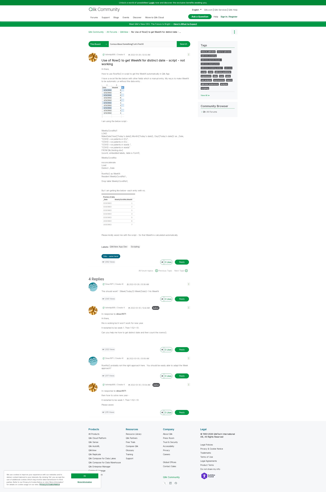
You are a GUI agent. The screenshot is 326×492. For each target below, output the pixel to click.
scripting (204, 88)
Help (216, 16)
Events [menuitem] (126, 17)
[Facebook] (176, 483)
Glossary (130, 450)
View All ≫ (205, 95)
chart (210, 72)
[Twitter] (165, 483)
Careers (166, 454)
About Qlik (167, 434)
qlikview (228, 68)
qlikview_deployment (210, 64)
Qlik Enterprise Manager (99, 466)
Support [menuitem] (106, 17)
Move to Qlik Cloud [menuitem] (154, 17)
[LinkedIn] (170, 483)
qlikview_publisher (223, 72)
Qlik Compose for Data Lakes (102, 458)
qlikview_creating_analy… (211, 68)
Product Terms (207, 465)
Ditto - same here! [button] (110, 256)
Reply (182, 262)
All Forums (112, 32)
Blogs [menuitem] (116, 17)
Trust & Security (170, 442)
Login (151, 2)
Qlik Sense (93, 442)
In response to (113, 314)
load (221, 76)
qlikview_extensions (209, 84)
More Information (85, 482)
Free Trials (130, 442)
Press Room (168, 438)
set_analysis (206, 80)
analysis (224, 84)
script (203, 72)
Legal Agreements (208, 461)
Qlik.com (208, 10)
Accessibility (168, 446)
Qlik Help (233, 10)
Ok (85, 476)
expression (206, 76)
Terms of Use (206, 457)
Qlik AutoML (94, 446)
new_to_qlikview (208, 52)
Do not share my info (210, 469)
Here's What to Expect (185, 24)
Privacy (166, 450)
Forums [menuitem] (94, 17)
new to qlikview (224, 52)
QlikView (124, 32)
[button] (188, 54)
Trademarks (205, 453)
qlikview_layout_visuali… (211, 60)
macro (229, 80)
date (215, 76)
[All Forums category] (202, 111)
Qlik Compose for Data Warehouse (105, 462)
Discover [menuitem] (137, 17)
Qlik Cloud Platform (97, 438)
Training (129, 454)
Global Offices (169, 462)
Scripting (135, 247)
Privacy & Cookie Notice (211, 448)
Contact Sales (169, 466)
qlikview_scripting (208, 56)
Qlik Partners (131, 438)
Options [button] (234, 31)
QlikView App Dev (118, 247)
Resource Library (133, 434)
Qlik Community (96, 32)
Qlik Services (220, 10)
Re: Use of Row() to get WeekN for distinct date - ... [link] (156, 32)
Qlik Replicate (95, 454)
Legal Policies (206, 444)
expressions (219, 80)
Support (129, 458)
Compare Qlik (132, 446)
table (228, 76)
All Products (94, 434)
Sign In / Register (229, 16)
